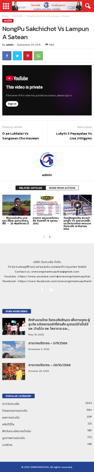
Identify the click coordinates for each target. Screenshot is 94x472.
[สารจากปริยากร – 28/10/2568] (13, 371)
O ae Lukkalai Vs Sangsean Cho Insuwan (20, 135)
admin (10, 44)
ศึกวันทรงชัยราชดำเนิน (16, 431)
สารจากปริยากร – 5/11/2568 (47, 343)
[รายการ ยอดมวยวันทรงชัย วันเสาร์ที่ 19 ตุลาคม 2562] (47, 205)
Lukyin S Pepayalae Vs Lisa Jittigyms (74, 135)
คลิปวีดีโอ (17, 16)
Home (5, 16)
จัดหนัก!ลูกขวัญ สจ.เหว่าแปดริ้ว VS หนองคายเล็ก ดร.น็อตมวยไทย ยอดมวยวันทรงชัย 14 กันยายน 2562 (77, 223)
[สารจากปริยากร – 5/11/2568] (13, 349)
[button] (87, 6)
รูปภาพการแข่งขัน (13, 438)
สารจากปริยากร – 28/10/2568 (49, 365)
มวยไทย (7, 445)
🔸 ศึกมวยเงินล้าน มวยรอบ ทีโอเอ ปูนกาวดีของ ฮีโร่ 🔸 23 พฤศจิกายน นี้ (15, 220)
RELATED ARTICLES (30, 188)
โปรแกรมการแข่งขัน (14, 410)
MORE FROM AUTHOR (62, 188)
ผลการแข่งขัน (11, 417)
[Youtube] (51, 290)
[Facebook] (42, 290)
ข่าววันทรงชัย (10, 404)
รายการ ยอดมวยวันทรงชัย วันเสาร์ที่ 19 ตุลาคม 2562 (46, 220)
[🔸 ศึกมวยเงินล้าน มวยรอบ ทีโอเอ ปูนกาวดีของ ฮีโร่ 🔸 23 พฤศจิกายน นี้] (16, 205)
